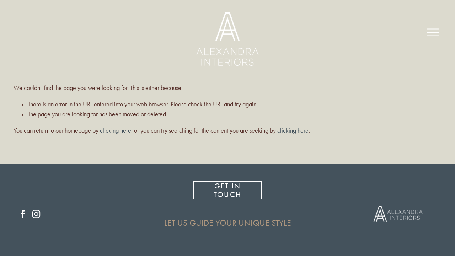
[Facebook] (22, 214)
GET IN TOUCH (227, 190)
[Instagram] (36, 214)
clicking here (115, 130)
